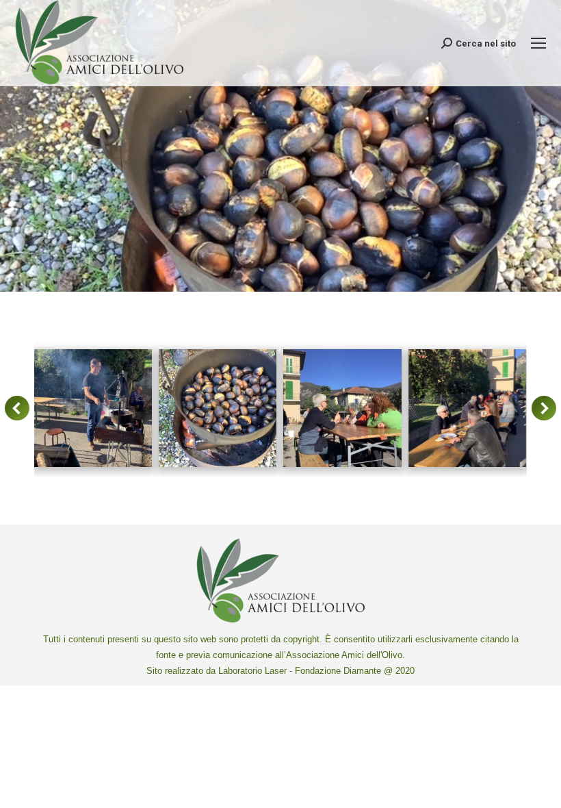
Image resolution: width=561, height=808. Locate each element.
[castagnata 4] (467, 408)
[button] (17, 408)
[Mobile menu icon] (538, 43)
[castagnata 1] (92, 408)
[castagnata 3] (342, 408)
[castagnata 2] (217, 408)
